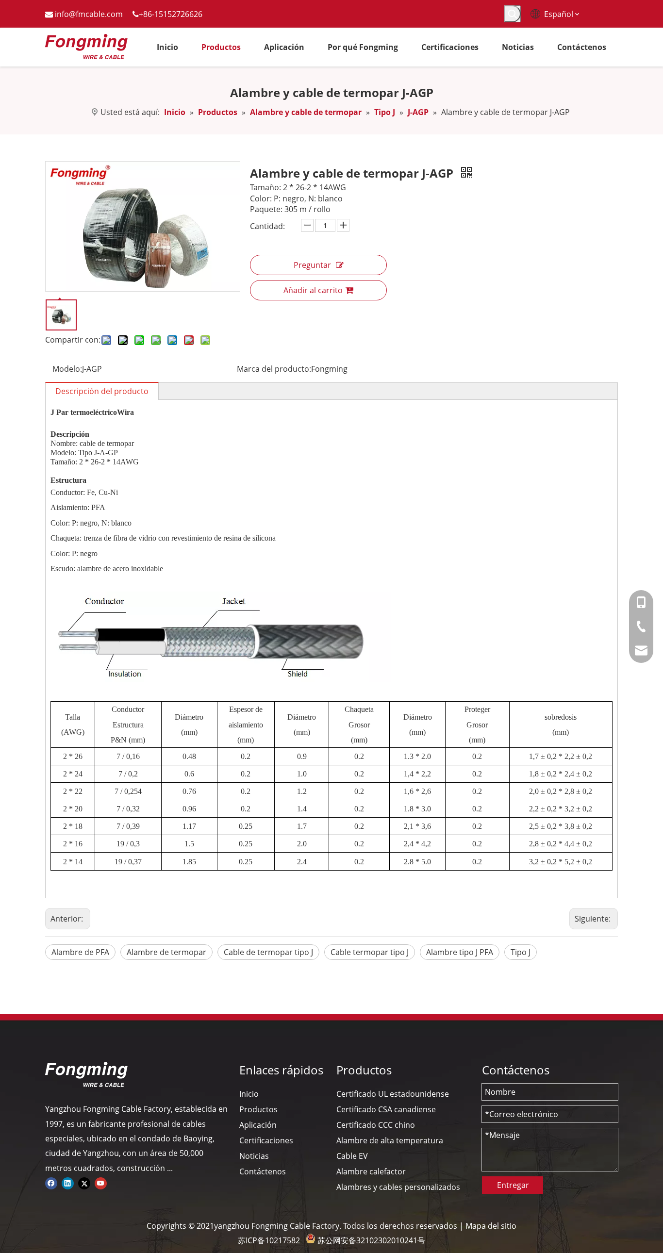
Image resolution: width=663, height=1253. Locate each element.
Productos (258, 1109)
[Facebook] (51, 1182)
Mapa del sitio (490, 1225)
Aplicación (258, 1125)
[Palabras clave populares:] (512, 13)
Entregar (513, 1185)
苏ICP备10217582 (269, 1240)
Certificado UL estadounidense (392, 1093)
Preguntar (312, 265)
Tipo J (520, 952)
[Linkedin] (68, 1182)
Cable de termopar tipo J (268, 952)
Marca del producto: (274, 368)
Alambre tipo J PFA (459, 952)
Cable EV (352, 1156)
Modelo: (67, 368)
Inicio (249, 1093)
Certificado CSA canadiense (386, 1109)
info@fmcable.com (89, 14)
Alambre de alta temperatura (389, 1140)
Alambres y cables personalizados (398, 1187)
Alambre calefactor (371, 1171)
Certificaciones (266, 1140)
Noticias (254, 1156)
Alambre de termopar (166, 952)
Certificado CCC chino (375, 1125)
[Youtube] (101, 1182)
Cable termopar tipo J (370, 952)
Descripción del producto (102, 391)
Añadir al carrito (313, 290)
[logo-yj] (86, 1074)
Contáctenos (262, 1171)
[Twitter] (84, 1182)
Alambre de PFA (80, 952)
